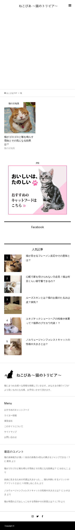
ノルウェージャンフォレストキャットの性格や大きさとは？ (32, 490)
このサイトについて (13, 426)
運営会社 (8, 421)
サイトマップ (10, 432)
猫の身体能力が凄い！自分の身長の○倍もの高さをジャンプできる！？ (37, 457)
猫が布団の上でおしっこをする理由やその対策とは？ (29, 501)
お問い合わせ (10, 437)
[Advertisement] (37, 50)
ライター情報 (10, 415)
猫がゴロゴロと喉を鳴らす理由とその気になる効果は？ (30, 468)
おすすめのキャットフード (16, 410)
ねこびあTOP (11, 93)
